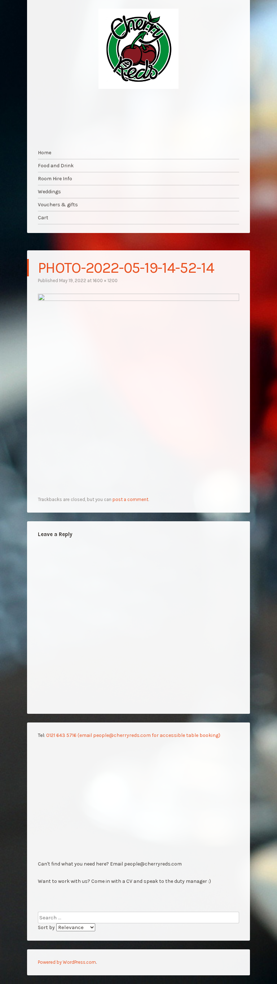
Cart (43, 218)
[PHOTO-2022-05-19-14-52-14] (138, 299)
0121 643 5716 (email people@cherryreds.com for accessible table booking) (133, 735)
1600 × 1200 (105, 280)
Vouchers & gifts (58, 205)
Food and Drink (56, 166)
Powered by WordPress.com (67, 962)
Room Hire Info (55, 179)
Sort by (47, 927)
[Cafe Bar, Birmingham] (138, 49)
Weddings (49, 192)
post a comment (130, 499)
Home (44, 153)
